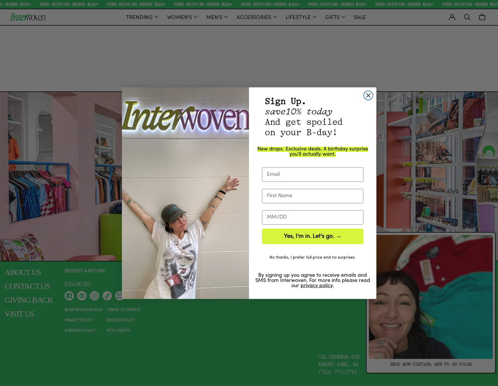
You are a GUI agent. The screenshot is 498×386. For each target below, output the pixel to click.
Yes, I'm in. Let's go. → (313, 236)
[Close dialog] (368, 95)
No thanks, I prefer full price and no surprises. (312, 257)
